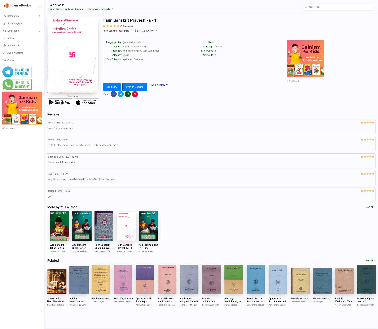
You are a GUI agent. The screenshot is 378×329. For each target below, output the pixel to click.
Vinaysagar (317, 302)
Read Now (111, 86)
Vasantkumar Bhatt (343, 305)
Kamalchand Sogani (122, 302)
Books (126, 55)
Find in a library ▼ (159, 85)
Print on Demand (134, 86)
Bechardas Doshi (298, 302)
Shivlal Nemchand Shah (134, 46)
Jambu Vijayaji (98, 302)
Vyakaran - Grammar (133, 59)
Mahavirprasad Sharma (230, 305)
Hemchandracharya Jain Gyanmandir (141, 50)
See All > (370, 207)
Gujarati (218, 46)
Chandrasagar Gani (77, 305)
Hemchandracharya (55, 305)
